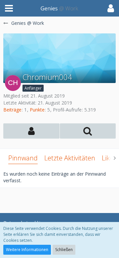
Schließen (64, 249)
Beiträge (12, 110)
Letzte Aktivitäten (69, 157)
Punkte (37, 110)
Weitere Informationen (27, 249)
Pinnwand (23, 157)
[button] (9, 8)
